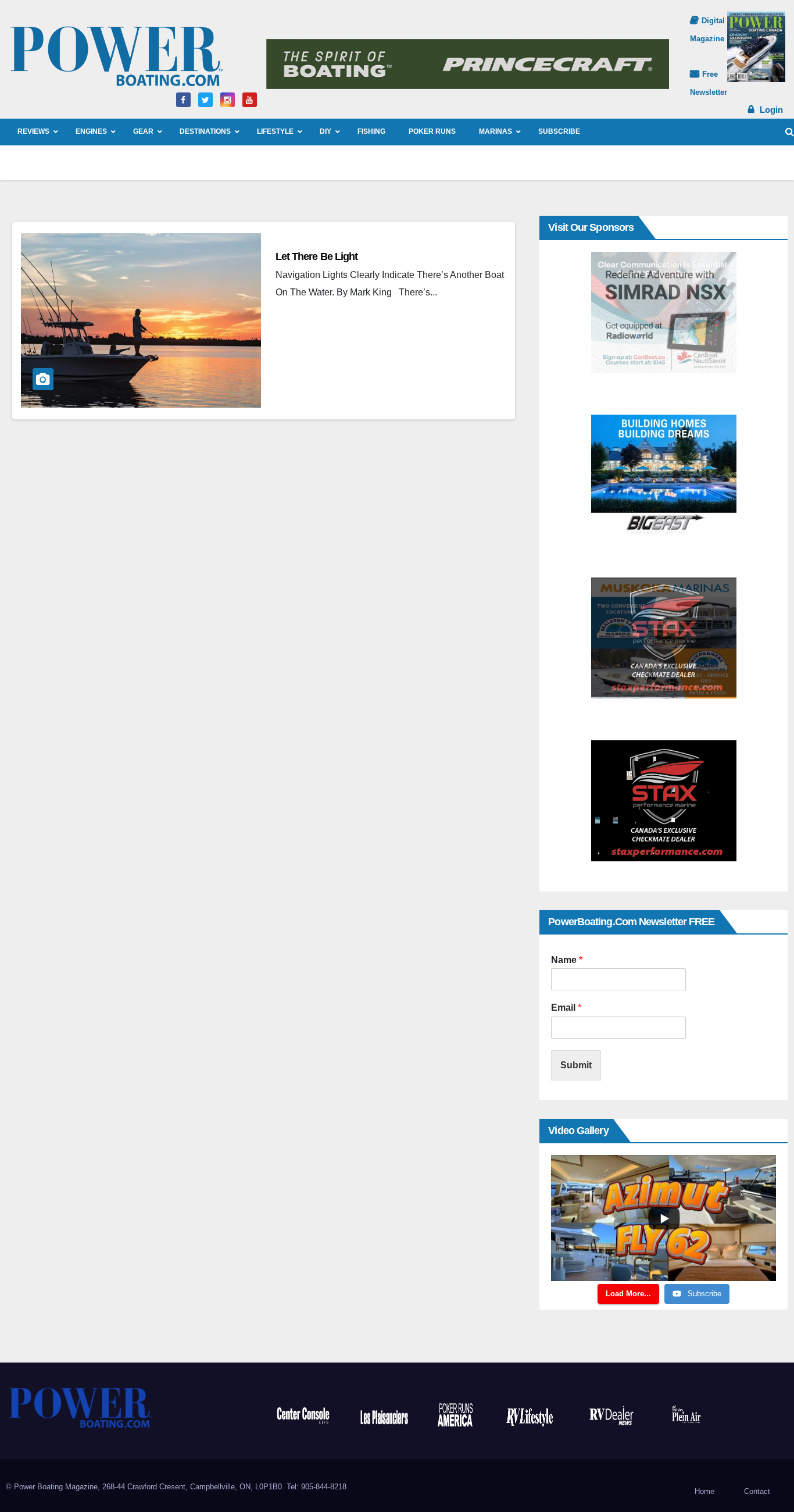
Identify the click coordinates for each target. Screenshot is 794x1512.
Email (566, 1007)
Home (704, 1491)
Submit (576, 1065)
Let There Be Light (317, 256)
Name (566, 960)
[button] (789, 132)
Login (771, 110)
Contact (757, 1491)
